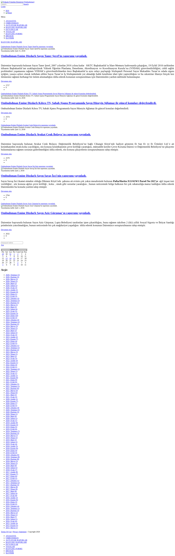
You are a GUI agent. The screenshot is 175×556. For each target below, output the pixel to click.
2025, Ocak (11, 311)
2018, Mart (11, 466)
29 (3, 254)
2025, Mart (11, 307)
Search (26, 4)
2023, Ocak (11, 358)
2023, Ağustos (12, 346)
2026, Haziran (12, 277)
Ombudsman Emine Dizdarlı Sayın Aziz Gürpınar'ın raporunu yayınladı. (46, 212)
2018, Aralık (12, 446)
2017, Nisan (12, 489)
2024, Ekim (12, 316)
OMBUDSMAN (12, 23)
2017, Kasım (12, 474)
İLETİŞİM (10, 38)
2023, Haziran (12, 350)
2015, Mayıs (12, 528)
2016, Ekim (11, 502)
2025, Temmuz (13, 301)
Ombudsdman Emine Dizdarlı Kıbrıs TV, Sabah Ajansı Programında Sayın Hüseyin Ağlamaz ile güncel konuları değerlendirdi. (78, 103)
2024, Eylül (11, 318)
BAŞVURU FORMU (14, 34)
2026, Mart (11, 283)
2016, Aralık (12, 498)
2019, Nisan (12, 438)
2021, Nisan (12, 393)
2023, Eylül (11, 343)
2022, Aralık (12, 361)
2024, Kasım (12, 313)
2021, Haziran (12, 388)
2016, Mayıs (12, 513)
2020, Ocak (11, 421)
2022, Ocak (11, 373)
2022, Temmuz (13, 369)
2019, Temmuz (13, 431)
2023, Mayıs (12, 352)
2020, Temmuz (13, 410)
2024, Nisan (12, 328)
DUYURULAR (12, 29)
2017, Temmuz (13, 483)
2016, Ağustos (12, 506)
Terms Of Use (6, 532)
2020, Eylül (11, 406)
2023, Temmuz (13, 348)
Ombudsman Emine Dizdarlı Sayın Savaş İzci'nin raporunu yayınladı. (43, 175)
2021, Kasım (12, 378)
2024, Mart (11, 331)
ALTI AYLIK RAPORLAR (16, 25)
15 (14, 258)
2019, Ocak (11, 444)
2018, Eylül (11, 453)
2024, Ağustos (12, 320)
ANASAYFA (11, 21)
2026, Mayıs (12, 279)
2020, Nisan (12, 414)
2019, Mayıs (12, 436)
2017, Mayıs (12, 487)
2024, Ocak (11, 335)
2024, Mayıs (12, 326)
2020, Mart (11, 416)
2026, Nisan (12, 281)
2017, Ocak (11, 496)
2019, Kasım (12, 425)
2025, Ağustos (12, 298)
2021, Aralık (12, 376)
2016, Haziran (12, 511)
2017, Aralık (12, 472)
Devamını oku (6, 81)
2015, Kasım (12, 526)
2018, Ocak (11, 470)
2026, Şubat (11, 286)
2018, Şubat (11, 468)
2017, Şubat (11, 493)
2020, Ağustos (12, 408)
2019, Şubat (11, 442)
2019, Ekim (11, 427)
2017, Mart (11, 491)
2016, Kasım (12, 500)
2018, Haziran (12, 459)
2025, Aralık (12, 290)
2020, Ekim (11, 403)
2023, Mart (11, 356)
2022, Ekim (11, 365)
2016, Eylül (11, 504)
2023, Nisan (12, 354)
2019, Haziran (12, 433)
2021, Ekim (11, 380)
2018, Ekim (11, 451)
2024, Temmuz (13, 322)
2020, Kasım (12, 401)
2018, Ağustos (12, 455)
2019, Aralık (12, 423)
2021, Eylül (11, 382)
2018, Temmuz (13, 457)
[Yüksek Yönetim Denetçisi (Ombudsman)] (17, 2)
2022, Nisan (12, 371)
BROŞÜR (10, 36)
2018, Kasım (12, 448)
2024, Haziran (12, 324)
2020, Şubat (11, 418)
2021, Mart (11, 395)
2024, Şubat (11, 333)
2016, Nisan (12, 515)
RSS (7, 11)
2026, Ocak (11, 288)
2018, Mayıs (12, 461)
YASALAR (10, 32)
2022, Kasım (12, 363)
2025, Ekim (11, 294)
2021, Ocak (11, 397)
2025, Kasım (12, 292)
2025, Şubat (11, 309)
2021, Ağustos (12, 384)
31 (10, 254)
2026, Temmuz (13, 275)
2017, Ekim (11, 476)
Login (3, 7)
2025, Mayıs (12, 305)
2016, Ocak (11, 521)
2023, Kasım (12, 339)
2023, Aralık (12, 337)
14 (10, 258)
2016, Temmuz (13, 508)
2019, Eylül (11, 429)
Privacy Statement (19, 532)
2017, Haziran (12, 485)
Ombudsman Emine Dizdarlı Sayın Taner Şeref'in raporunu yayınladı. (44, 55)
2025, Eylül (11, 296)
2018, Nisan (12, 463)
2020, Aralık (12, 399)
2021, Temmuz (13, 386)
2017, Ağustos (12, 481)
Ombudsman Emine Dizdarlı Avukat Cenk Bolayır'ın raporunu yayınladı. (46, 134)
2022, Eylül (11, 367)
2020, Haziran (12, 412)
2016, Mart (11, 517)
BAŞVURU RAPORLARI (16, 27)
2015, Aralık (12, 523)
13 (7, 258)
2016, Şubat (11, 519)
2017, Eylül (11, 478)
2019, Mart (11, 440)
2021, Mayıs (12, 391)
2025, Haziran (12, 303)
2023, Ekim (11, 341)
